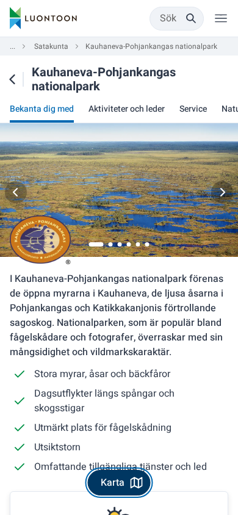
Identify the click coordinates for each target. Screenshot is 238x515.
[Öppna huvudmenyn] (221, 18)
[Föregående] (16, 192)
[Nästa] (222, 192)
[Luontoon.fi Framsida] (43, 18)
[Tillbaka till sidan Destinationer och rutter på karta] (12, 79)
